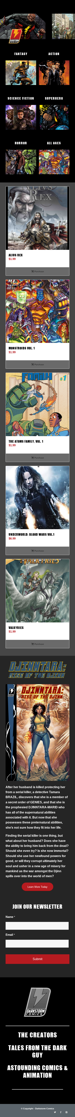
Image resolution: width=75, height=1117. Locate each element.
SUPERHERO (54, 98)
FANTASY (21, 53)
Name (10, 916)
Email (10, 934)
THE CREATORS (37, 1034)
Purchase (39, 271)
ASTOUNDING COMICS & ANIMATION (37, 1071)
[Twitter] (55, 1112)
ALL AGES (54, 143)
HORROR (21, 143)
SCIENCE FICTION (21, 98)
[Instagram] (66, 1112)
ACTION (54, 53)
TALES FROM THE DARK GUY (37, 1051)
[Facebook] (61, 1112)
